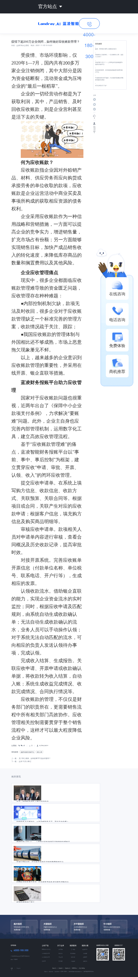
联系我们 (61, 953)
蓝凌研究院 (68, 968)
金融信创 (85, 961)
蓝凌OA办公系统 (22, 45)
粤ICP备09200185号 (89, 971)
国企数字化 (84, 949)
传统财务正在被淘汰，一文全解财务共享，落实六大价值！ (109, 55)
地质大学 (73, 957)
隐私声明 (51, 971)
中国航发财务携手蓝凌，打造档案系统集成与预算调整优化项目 (109, 79)
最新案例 (73, 945)
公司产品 (45, 945)
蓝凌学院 (61, 968)
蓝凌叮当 (55, 968)
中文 (12, 968)
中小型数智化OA (46, 957)
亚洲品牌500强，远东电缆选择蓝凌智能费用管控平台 (109, 71)
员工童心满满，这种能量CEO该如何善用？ (35, 758)
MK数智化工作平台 (46, 949)
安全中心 (46, 971)
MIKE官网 (75, 968)
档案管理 (85, 957)
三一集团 (73, 949)
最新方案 (85, 945)
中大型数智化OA (46, 953)
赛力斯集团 (72, 953)
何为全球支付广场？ (101, 85)
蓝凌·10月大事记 (25, 761)
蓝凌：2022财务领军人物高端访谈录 (106, 49)
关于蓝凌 (60, 945)
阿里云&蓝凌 (82, 968)
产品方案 (61, 957)
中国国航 (73, 961)
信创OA (44, 961)
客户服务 (61, 961)
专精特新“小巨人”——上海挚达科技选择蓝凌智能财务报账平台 (109, 63)
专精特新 (85, 953)
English (18, 968)
